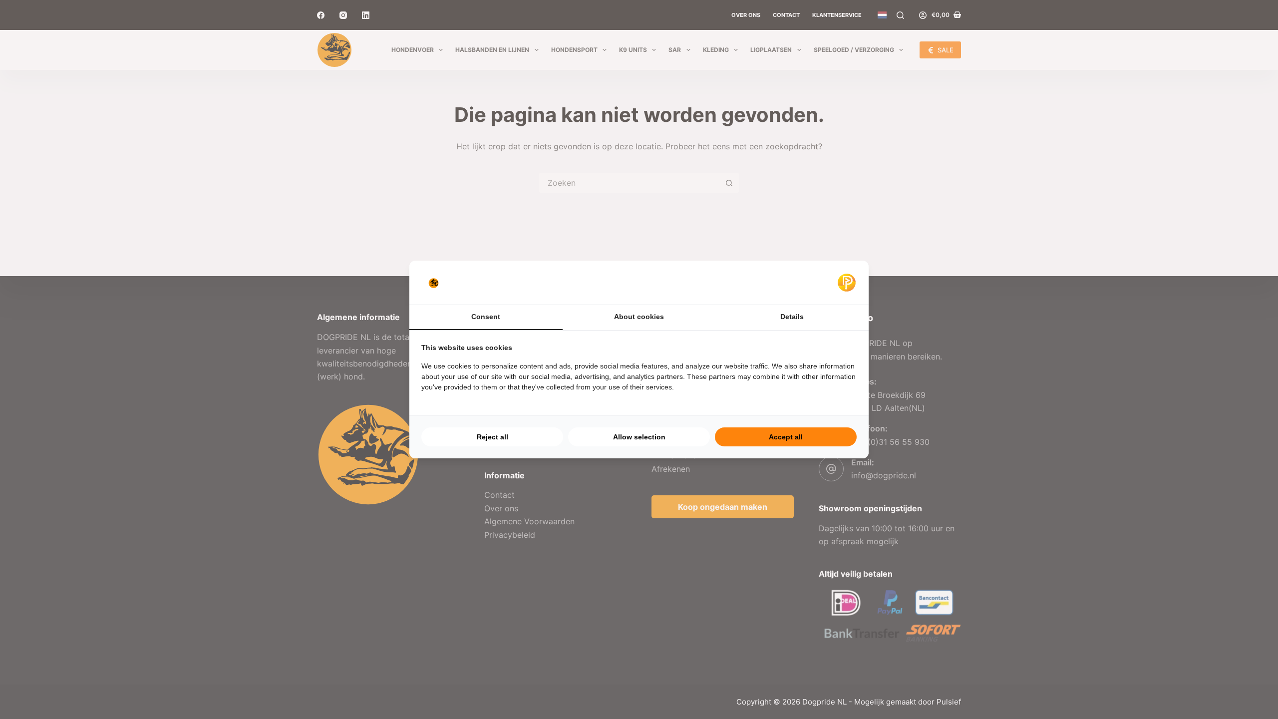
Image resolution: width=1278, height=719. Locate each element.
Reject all (492, 437)
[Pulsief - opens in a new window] (847, 283)
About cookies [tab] (639, 317)
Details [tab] (792, 317)
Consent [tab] (485, 317)
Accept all (786, 437)
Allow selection (639, 437)
